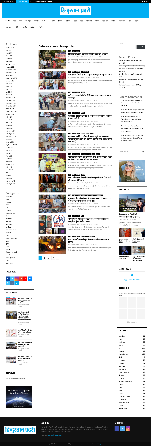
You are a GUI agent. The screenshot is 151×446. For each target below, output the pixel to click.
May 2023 (9, 156)
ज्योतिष (113, 21)
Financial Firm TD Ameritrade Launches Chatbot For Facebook (132, 102)
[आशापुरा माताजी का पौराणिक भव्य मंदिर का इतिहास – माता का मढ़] (125, 232)
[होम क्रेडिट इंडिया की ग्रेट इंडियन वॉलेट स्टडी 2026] (11, 333)
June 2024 (9, 120)
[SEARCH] (143, 152)
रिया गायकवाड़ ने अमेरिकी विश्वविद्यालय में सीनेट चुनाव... (129, 216)
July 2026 (9, 50)
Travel (97, 154)
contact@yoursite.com (55, 435)
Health (8, 216)
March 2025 (9, 95)
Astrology (9, 196)
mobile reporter (76, 51)
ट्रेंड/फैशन (41, 27)
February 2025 (10, 97)
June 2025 (9, 86)
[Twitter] (122, 428)
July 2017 (9, 167)
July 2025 (9, 84)
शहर (14, 21)
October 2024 (10, 109)
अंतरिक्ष (25, 27)
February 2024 (10, 131)
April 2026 (9, 59)
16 (94, 77)
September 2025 (11, 78)
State (93, 154)
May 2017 (9, 173)
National (83, 236)
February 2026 (10, 64)
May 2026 (9, 56)
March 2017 (9, 178)
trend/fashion (90, 195)
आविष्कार (32, 27)
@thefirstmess (132, 322)
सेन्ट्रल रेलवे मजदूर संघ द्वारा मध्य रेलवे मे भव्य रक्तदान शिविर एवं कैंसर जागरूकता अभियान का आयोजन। (90, 158)
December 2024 (11, 103)
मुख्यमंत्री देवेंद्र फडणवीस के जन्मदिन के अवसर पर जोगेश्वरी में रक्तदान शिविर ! (90, 117)
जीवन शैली (89, 21)
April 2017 (9, 175)
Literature (9, 224)
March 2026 (9, 61)
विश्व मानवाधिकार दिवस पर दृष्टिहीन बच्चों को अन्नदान (87, 54)
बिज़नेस (60, 21)
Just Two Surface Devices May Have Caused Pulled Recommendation (132, 138)
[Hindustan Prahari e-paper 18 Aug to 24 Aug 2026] (11, 359)
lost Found (9, 227)
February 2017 (10, 181)
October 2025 (10, 75)
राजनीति (36, 21)
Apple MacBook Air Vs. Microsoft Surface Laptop (139, 259)
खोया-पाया (105, 21)
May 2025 (9, 89)
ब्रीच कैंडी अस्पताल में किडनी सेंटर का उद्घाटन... (138, 241)
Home (7, 21)
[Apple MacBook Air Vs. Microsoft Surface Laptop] (139, 250)
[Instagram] (128, 428)
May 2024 (9, 122)
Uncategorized (84, 71)
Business (9, 202)
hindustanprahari (75, 57)
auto (7, 199)
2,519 (135, 219)
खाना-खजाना (8, 27)
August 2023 (10, 147)
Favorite (137, 280)
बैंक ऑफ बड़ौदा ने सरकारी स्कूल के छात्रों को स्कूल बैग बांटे (90, 75)
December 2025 (11, 70)
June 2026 (9, 53)
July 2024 (9, 117)
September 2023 (11, 145)
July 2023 (9, 150)
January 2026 (10, 67)
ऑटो (130, 21)
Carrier (8, 205)
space (8, 241)
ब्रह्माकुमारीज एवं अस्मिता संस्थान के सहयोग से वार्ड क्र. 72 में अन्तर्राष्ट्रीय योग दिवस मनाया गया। (89, 200)
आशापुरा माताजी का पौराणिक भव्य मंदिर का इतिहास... (124, 241)
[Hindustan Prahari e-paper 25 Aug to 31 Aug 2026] (11, 301)
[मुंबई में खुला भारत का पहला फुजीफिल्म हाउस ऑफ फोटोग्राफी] (11, 345)
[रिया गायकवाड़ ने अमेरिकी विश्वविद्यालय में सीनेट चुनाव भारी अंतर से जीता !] (132, 203)
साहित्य (136, 21)
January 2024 (10, 134)
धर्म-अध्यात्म (122, 21)
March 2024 (9, 128)
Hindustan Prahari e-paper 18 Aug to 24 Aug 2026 (25, 358)
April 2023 (9, 159)
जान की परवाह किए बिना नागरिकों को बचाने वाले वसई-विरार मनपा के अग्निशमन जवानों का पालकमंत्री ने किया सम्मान (24, 316)
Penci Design (125, 100)
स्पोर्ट (53, 21)
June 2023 (9, 153)
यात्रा (75, 21)
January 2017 (10, 184)
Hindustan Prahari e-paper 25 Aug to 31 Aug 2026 (25, 300)
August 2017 (10, 164)
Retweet (131, 280)
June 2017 (9, 170)
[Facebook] (117, 428)
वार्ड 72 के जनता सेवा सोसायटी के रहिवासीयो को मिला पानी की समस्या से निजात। (89, 179)
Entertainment (10, 213)
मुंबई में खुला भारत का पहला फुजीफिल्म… (43, 2)
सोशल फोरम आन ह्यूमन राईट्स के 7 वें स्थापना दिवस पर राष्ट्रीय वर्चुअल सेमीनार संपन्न (88, 220)
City (70, 51)
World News (9, 263)
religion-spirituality (85, 154)
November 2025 (11, 72)
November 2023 (11, 139)
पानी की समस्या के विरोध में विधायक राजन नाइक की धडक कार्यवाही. (89, 97)
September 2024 (11, 111)
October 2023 (10, 142)
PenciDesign (98, 444)
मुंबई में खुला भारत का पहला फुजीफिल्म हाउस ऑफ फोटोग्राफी (25, 344)
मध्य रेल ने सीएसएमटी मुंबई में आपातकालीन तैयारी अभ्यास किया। (88, 241)
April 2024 (9, 125)
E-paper (45, 21)
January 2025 (10, 100)
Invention (9, 219)
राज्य (20, 21)
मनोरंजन (68, 21)
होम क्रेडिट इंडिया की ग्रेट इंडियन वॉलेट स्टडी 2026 (25, 331)
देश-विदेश (28, 21)
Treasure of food (11, 252)
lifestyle (74, 195)
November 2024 (11, 106)
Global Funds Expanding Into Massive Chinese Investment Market (131, 119)
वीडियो (17, 27)
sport (7, 244)
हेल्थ (81, 21)
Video (7, 260)
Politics (83, 92)
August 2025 (10, 81)
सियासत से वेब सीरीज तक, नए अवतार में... (124, 258)
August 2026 (10, 47)
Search (121, 43)
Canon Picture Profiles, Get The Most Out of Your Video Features (132, 128)
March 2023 (9, 161)
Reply (125, 280)
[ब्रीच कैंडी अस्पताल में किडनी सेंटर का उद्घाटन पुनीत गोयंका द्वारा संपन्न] (139, 232)
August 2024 (10, 114)
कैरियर (97, 21)
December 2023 (11, 136)
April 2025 (9, 92)
